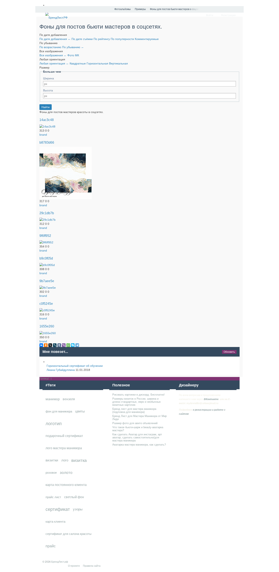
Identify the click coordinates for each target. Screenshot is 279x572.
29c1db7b (46, 213)
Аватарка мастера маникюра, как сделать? (139, 444)
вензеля (69, 399)
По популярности (123, 39)
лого (64, 460)
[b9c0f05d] (47, 264)
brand (43, 134)
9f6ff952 (45, 235)
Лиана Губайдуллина (61, 369)
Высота (48, 90)
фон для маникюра (59, 411)
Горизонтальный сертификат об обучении (75, 365)
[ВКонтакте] (41, 345)
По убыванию (73, 47)
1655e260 (46, 326)
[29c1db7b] (47, 219)
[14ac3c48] (47, 126)
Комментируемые (147, 39)
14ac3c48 (46, 120)
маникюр (53, 399)
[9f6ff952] (46, 242)
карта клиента (55, 521)
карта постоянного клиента (66, 485)
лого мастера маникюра (64, 448)
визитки (52, 460)
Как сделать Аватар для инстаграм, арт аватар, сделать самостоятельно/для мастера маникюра (137, 437)
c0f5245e (46, 303)
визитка (79, 460)
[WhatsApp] (68, 345)
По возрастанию (50, 47)
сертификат (58, 509)
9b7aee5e (46, 281)
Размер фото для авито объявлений (134, 423)
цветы (80, 411)
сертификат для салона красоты (69, 533)
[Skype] (73, 345)
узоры (78, 509)
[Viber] (64, 345)
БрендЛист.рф (59, 561)
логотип (54, 423)
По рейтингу (102, 39)
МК (77, 55)
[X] (50, 345)
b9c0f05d (46, 258)
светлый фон (74, 497)
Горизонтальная (98, 63)
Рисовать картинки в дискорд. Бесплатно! (138, 394)
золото (66, 472)
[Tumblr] (59, 345)
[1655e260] (47, 332)
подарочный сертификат (64, 436)
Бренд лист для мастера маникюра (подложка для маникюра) (134, 410)
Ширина (48, 78)
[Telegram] (77, 345)
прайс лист (53, 497)
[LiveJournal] (55, 345)
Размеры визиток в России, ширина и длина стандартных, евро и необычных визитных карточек (136, 401)
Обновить (229, 351)
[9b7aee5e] (47, 287)
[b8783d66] (65, 172)
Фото (71, 55)
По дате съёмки (82, 39)
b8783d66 (46, 142)
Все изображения (53, 55)
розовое (51, 472)
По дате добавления (55, 39)
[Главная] (108, 9)
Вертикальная (118, 63)
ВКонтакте (211, 399)
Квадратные (78, 63)
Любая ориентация (54, 63)
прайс (51, 546)
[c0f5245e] (47, 310)
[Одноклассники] (46, 345)
